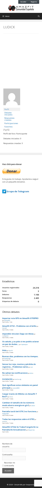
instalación (7, 379)
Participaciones (11, 123)
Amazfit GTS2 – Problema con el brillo (19, 326)
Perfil (6, 109)
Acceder (23, 2)
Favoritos (8, 126)
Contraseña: (7, 454)
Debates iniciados (8, 113)
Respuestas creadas (9, 119)
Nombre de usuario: (7, 445)
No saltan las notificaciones (15, 373)
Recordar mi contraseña (9, 464)
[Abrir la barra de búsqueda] (38, 16)
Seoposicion (30, 484)
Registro (34, 2)
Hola (4, 350)
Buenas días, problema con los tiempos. (20, 356)
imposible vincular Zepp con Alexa (17, 334)
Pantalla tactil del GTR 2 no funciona (19, 411)
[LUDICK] (11, 106)
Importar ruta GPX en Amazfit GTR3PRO (20, 318)
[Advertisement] (21, 59)
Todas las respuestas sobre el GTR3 (18, 419)
